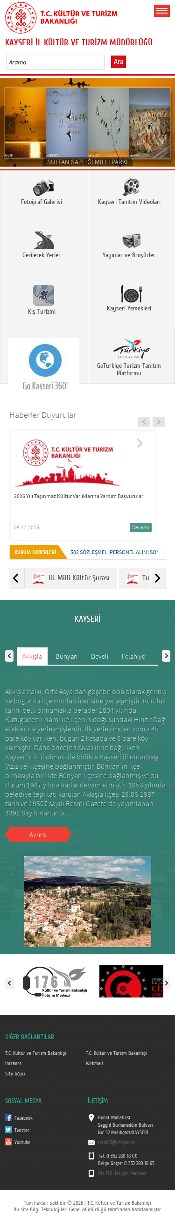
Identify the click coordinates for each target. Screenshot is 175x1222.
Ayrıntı (38, 834)
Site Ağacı (15, 1074)
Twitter (21, 1130)
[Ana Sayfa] (61, 16)
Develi (99, 656)
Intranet (13, 1064)
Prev (10, 125)
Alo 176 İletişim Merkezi (122, 1173)
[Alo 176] (55, 981)
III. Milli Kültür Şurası (77, 578)
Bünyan (66, 656)
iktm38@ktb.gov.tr (116, 1142)
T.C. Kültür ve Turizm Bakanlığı (35, 1053)
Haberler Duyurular (42, 414)
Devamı (140, 527)
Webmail (94, 1064)
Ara (118, 61)
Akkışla (32, 656)
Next (164, 125)
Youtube (22, 1142)
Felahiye (133, 656)
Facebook (23, 1118)
